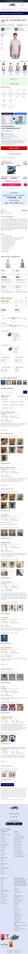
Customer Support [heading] (19, 878)
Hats (2, 859)
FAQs (15, 894)
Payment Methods (18, 901)
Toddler (2, 887)
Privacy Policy (17, 917)
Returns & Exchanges (19, 899)
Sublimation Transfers (19, 838)
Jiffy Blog (16, 911)
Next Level (3, 897)
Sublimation (22, 404)
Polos (2, 836)
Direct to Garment (14, 404)
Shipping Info (17, 897)
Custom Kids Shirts (18, 853)
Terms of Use (17, 952)
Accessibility (16, 920)
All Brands (3, 901)
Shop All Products (5, 903)
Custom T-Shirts (17, 847)
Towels (2, 869)
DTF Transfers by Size (19, 836)
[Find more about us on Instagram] (14, 817)
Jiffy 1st (22, 267)
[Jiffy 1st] (4, 93)
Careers (16, 906)
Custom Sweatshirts (18, 851)
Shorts (2, 855)
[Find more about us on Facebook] (11, 817)
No (16, 436)
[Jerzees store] (20, 25)
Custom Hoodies (17, 849)
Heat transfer (22, 401)
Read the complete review (7, 433)
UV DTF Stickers (17, 839)
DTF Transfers (17, 834)
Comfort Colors (4, 896)
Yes (12, 436)
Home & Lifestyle (5, 868)
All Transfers (17, 832)
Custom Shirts (17, 845)
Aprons (2, 871)
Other (11, 407)
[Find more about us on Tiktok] (17, 817)
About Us (16, 904)
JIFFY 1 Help (17, 892)
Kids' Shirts (3, 847)
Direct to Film (5, 401)
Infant (2, 888)
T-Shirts (2, 832)
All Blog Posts (17, 913)
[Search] (25, 9)
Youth (2, 885)
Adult (2, 880)
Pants (2, 851)
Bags (2, 861)
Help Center (16, 888)
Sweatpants (3, 853)
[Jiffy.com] (12, 5)
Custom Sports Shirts (18, 856)
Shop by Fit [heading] (4, 878)
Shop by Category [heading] (6, 829)
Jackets (2, 839)
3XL (11, 100)
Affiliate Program (17, 910)
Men (2, 883)
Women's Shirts (4, 845)
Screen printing (14, 401)
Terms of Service (17, 919)
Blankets (3, 873)
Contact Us (16, 890)
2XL (4, 100)
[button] (2, 4)
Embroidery (5, 404)
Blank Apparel (4, 831)
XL (24, 89)
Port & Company (4, 899)
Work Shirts (3, 841)
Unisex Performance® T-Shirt (21, 282)
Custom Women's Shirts (19, 854)
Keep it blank (5, 407)
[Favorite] (4, 33)
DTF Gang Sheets (18, 841)
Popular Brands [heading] (5, 890)
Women (2, 881)
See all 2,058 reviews (7, 784)
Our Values (16, 908)
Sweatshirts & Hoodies (6, 834)
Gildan (2, 892)
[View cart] (25, 5)
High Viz (2, 865)
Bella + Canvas (4, 894)
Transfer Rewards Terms (19, 922)
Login (22, 5)
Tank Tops (3, 838)
